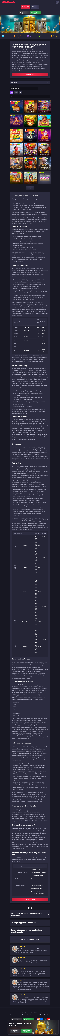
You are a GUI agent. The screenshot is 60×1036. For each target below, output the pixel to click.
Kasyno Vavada (30, 74)
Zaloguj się (35, 6)
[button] (2, 24)
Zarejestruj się (25, 6)
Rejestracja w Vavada (30, 899)
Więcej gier (30, 188)
